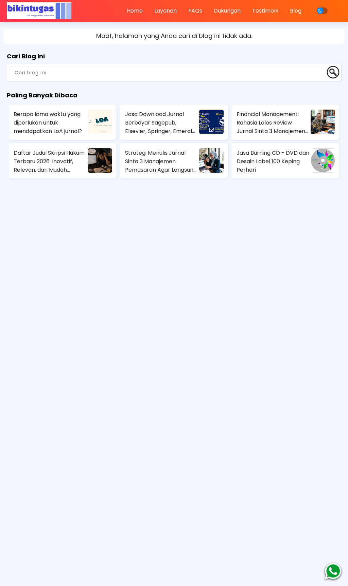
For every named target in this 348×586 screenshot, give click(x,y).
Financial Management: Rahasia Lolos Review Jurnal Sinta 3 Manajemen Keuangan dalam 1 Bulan (271, 122)
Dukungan (227, 11)
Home (135, 11)
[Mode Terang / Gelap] (322, 10)
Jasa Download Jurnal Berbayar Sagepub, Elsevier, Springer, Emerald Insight (160, 122)
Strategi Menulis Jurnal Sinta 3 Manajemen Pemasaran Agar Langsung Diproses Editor (161, 161)
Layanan (165, 11)
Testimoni (265, 11)
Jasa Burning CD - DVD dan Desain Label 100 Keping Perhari (273, 161)
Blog (295, 11)
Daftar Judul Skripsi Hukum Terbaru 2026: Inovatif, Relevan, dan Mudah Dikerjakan (49, 161)
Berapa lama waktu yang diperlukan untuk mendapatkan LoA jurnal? (48, 122)
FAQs (195, 11)
